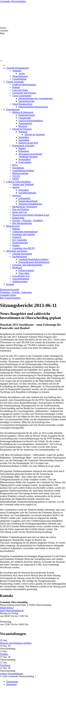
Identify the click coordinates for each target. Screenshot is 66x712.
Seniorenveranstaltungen (30, 204)
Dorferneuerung (20, 242)
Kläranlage (23, 151)
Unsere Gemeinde (15, 81)
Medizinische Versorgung (24, 206)
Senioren (16, 195)
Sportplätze (23, 140)
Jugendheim (18, 167)
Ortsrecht (16, 237)
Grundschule (24, 118)
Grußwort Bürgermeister (24, 84)
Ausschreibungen (20, 278)
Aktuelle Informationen (17, 68)
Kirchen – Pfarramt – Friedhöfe (27, 220)
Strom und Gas (19, 212)
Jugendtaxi (23, 190)
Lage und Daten (20, 90)
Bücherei (22, 126)
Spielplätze (23, 137)
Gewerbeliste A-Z (21, 276)
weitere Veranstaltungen (11, 673)
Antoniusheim (25, 123)
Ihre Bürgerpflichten (22, 223)
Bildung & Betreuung (22, 112)
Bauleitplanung (19, 256)
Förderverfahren (26, 270)
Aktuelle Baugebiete (22, 253)
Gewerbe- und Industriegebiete (27, 265)
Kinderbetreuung (26, 115)
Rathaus (16, 87)
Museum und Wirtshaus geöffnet (15, 643)
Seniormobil (24, 198)
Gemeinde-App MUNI (23, 248)
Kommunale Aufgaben (23, 145)
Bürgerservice (13, 226)
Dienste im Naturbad (35, 134)
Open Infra (23, 273)
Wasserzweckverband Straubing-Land (30, 215)
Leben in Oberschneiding (18, 181)
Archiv (21, 73)
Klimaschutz (18, 217)
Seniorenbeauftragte (28, 201)
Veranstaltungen (20, 76)
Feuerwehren (24, 162)
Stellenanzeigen (19, 281)
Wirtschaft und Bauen (16, 251)
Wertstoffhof (24, 159)
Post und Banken (20, 209)
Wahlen (16, 245)
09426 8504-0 (7, 607)
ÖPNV (15, 179)
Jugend (15, 187)
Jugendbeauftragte (27, 192)
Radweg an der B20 (28, 142)
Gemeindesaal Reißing (23, 170)
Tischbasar (5, 665)
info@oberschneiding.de (12, 610)
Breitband (17, 267)
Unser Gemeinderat (21, 95)
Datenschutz (12, 681)
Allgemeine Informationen (25, 231)
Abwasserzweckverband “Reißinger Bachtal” (30, 155)
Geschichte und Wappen (24, 93)
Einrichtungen (13, 109)
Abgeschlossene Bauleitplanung (33, 262)
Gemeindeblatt (19, 79)
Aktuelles (16, 70)
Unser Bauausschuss (22, 104)
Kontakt (10, 284)
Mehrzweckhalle (20, 173)
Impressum (11, 684)
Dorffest (4, 654)
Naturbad (22, 131)
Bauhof (22, 148)
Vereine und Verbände (23, 184)
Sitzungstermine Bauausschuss (33, 106)
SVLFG (16, 176)
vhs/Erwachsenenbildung (30, 120)
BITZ (15, 165)
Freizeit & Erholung (22, 129)
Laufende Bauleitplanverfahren (33, 259)
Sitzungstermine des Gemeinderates (35, 98)
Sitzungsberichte (26, 101)
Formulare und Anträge (23, 234)
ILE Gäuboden (19, 240)
